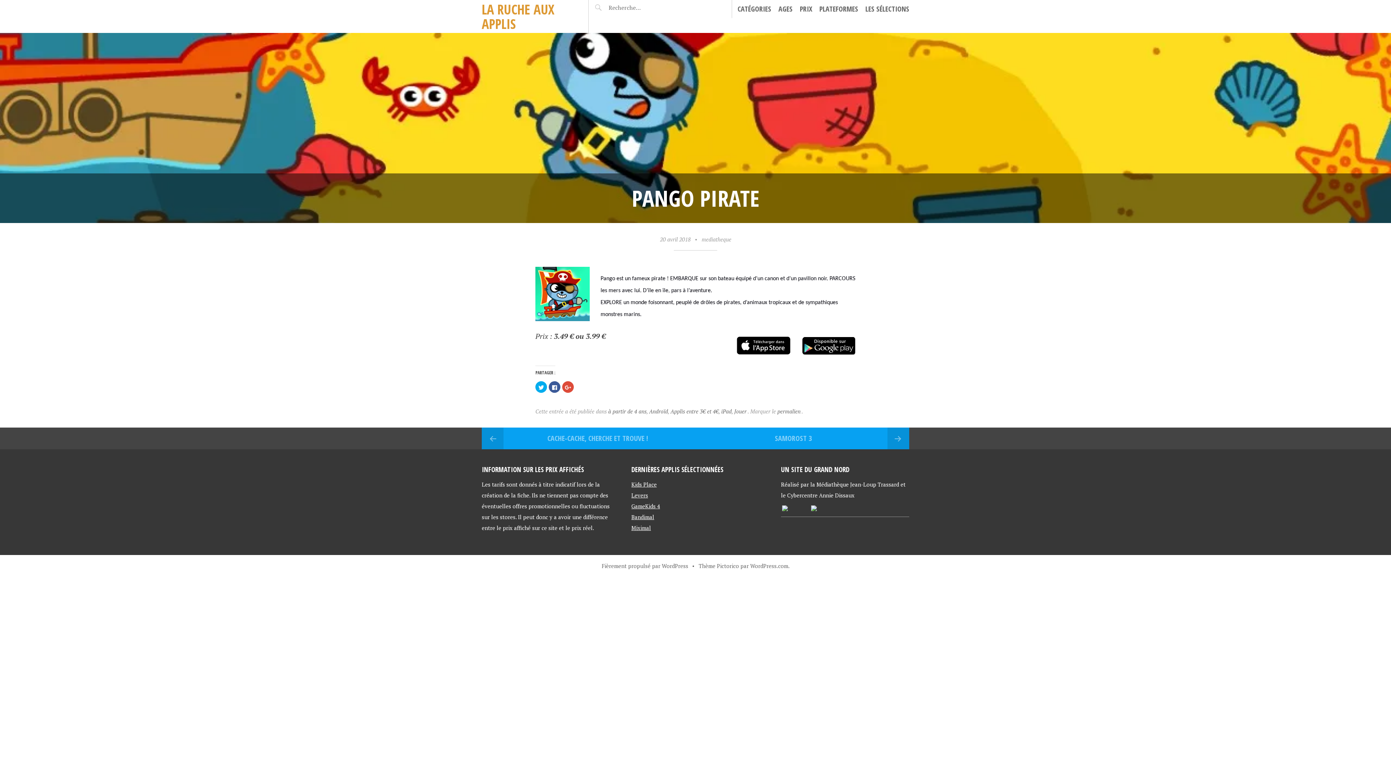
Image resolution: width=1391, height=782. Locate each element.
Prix (806, 9)
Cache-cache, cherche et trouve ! (597, 438)
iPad (726, 411)
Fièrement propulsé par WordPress (645, 565)
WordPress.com (769, 565)
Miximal (641, 527)
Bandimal (642, 517)
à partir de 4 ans (627, 411)
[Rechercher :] (638, 7)
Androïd (658, 411)
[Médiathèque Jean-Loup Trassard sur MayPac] (785, 509)
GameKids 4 (645, 506)
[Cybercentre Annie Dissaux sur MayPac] (814, 509)
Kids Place (644, 484)
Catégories (754, 9)
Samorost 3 (793, 438)
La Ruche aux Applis (518, 16)
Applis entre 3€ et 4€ (695, 411)
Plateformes (838, 9)
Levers (639, 495)
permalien (789, 411)
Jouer (740, 411)
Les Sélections (887, 9)
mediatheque (716, 239)
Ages (785, 9)
